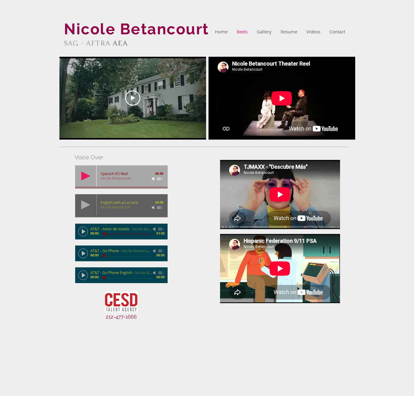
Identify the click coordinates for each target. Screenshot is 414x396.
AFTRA (96, 43)
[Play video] (132, 98)
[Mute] (154, 179)
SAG (72, 43)
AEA (120, 43)
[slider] (160, 178)
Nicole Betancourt (136, 29)
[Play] (85, 176)
